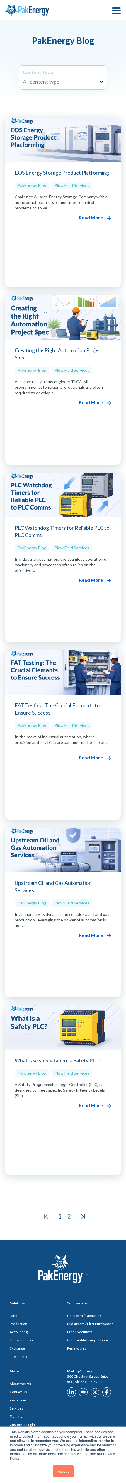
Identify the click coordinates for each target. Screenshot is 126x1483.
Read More (91, 217)
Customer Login (22, 1424)
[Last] (83, 1216)
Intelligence (19, 1356)
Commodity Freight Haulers (89, 1340)
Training (16, 1416)
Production (18, 1324)
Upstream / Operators (84, 1315)
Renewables (76, 1348)
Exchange (17, 1348)
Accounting (19, 1332)
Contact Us (18, 1392)
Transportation (21, 1340)
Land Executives (80, 1332)
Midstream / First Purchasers (90, 1324)
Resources (18, 1400)
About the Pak (20, 1384)
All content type (41, 81)
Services (16, 1408)
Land (13, 1315)
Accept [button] (63, 1471)
